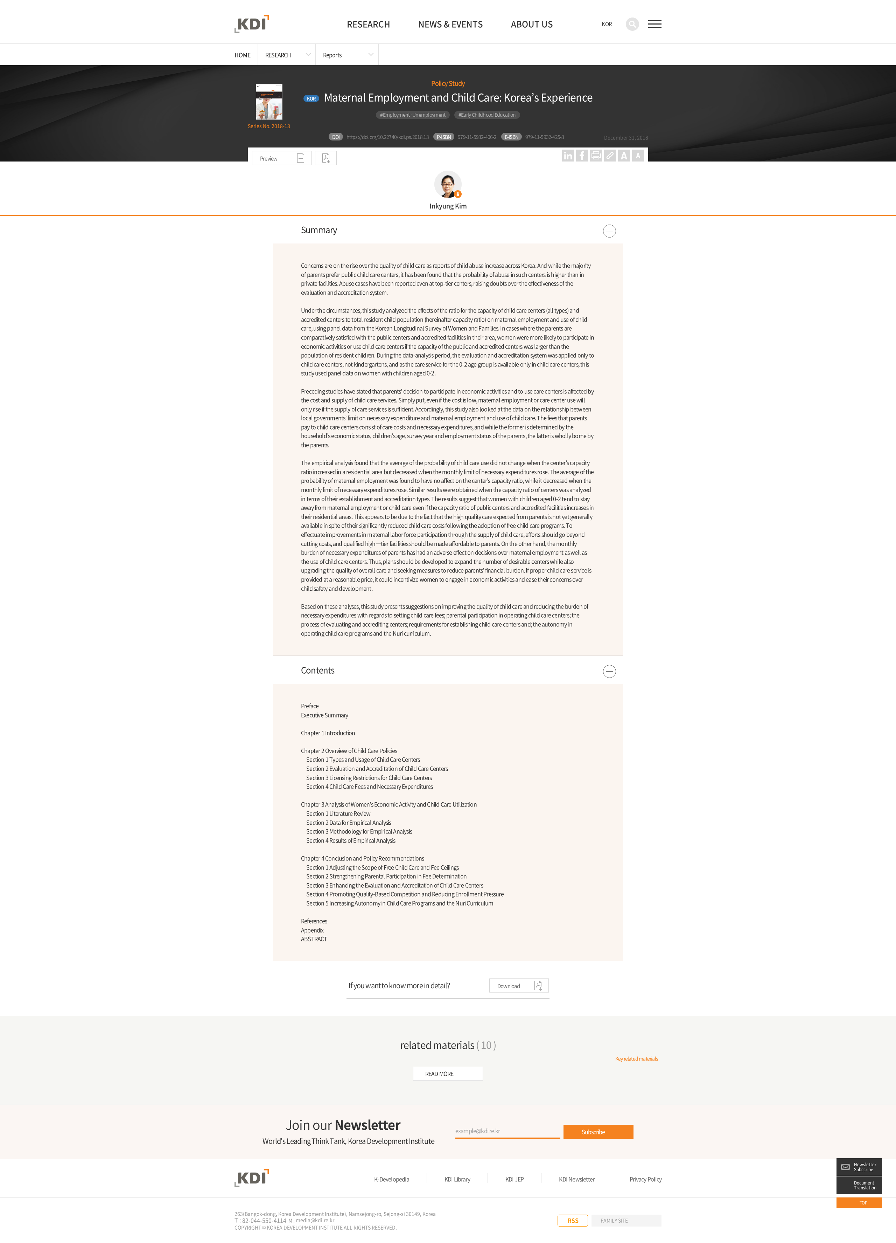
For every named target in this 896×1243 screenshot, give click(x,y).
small (638, 156)
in (568, 156)
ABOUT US (532, 24)
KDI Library (457, 1179)
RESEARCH (368, 24)
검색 (632, 24)
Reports (332, 54)
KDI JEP (514, 1179)
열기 (448, 229)
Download (326, 158)
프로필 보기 (448, 190)
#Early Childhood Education (487, 114)
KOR (607, 24)
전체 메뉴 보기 (655, 24)
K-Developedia (391, 1179)
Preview (269, 158)
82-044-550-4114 (264, 1220)
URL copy (610, 156)
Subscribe (593, 1131)
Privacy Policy (646, 1179)
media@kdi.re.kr (315, 1220)
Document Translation (865, 1185)
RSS (573, 1220)
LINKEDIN (541, 1220)
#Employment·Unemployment (412, 114)
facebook (582, 156)
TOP (863, 1203)
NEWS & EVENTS (450, 24)
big (624, 156)
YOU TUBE (527, 1220)
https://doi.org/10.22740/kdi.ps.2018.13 (387, 136)
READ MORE (439, 1073)
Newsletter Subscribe (865, 1167)
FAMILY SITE (614, 1220)
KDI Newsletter (576, 1179)
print (596, 156)
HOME (242, 54)
